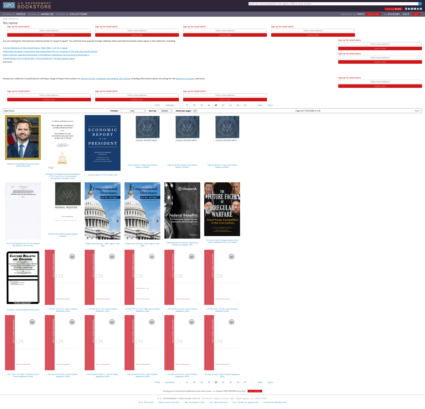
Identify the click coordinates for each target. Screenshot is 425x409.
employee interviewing (107, 78)
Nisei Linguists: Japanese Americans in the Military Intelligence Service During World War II (46, 55)
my (392, 14)
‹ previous (169, 105)
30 (209, 382)
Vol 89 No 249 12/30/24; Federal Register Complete (63, 235)
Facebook (406, 9)
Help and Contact (169, 402)
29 (201, 382)
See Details (255, 391)
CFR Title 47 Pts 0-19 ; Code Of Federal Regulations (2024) (62, 310)
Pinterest (418, 9)
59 (201, 105)
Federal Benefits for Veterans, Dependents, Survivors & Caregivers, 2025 (182, 244)
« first (157, 105)
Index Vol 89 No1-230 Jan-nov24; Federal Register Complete (182, 166)
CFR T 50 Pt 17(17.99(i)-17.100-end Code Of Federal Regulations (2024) (23, 375)
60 (209, 105)
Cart (416, 14)
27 (187, 382)
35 (245, 382)
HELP (406, 14)
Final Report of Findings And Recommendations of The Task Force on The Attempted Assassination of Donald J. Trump (62, 176)
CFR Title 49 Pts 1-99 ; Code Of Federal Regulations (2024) (102, 310)
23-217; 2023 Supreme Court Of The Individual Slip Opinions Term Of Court (23, 244)
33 (230, 382)
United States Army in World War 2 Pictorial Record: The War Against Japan (39, 58)
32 (223, 382)
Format (114, 110)
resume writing (88, 78)
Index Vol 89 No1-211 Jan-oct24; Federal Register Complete (222, 166)
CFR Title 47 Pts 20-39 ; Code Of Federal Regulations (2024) (182, 310)
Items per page (183, 110)
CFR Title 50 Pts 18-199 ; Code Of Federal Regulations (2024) (142, 375)
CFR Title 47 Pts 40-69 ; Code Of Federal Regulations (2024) (62, 375)
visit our (393, 9)
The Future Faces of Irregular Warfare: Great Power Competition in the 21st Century (222, 241)
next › (260, 105)
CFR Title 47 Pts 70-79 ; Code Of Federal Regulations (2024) (182, 375)
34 (238, 382)
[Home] (28, 7)
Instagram (412, 9)
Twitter (409, 9)
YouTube (415, 9)
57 (187, 105)
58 (194, 105)
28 (194, 382)
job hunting (124, 78)
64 (238, 105)
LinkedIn (420, 9)
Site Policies (146, 402)
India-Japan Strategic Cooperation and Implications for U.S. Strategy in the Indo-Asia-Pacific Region (50, 51)
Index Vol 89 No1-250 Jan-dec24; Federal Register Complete (142, 166)
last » (270, 105)
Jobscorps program (185, 78)
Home (5, 19)
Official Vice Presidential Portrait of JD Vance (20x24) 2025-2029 (23, 165)
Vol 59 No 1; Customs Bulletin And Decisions (23, 310)
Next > (418, 110)
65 (245, 105)
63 (230, 105)
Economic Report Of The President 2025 (102, 175)
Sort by (153, 110)
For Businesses (219, 402)
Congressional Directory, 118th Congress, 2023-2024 (102, 245)
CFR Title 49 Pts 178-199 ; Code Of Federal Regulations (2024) (222, 310)
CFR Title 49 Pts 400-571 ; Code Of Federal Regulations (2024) (102, 375)
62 (223, 105)
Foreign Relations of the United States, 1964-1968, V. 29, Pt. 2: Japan (35, 48)
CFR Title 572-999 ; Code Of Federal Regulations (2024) (222, 375)
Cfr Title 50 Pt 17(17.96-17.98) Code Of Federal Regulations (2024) (142, 310)
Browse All (14, 14)
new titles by (360, 14)
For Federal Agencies (246, 402)
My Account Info (195, 402)
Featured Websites (275, 402)
